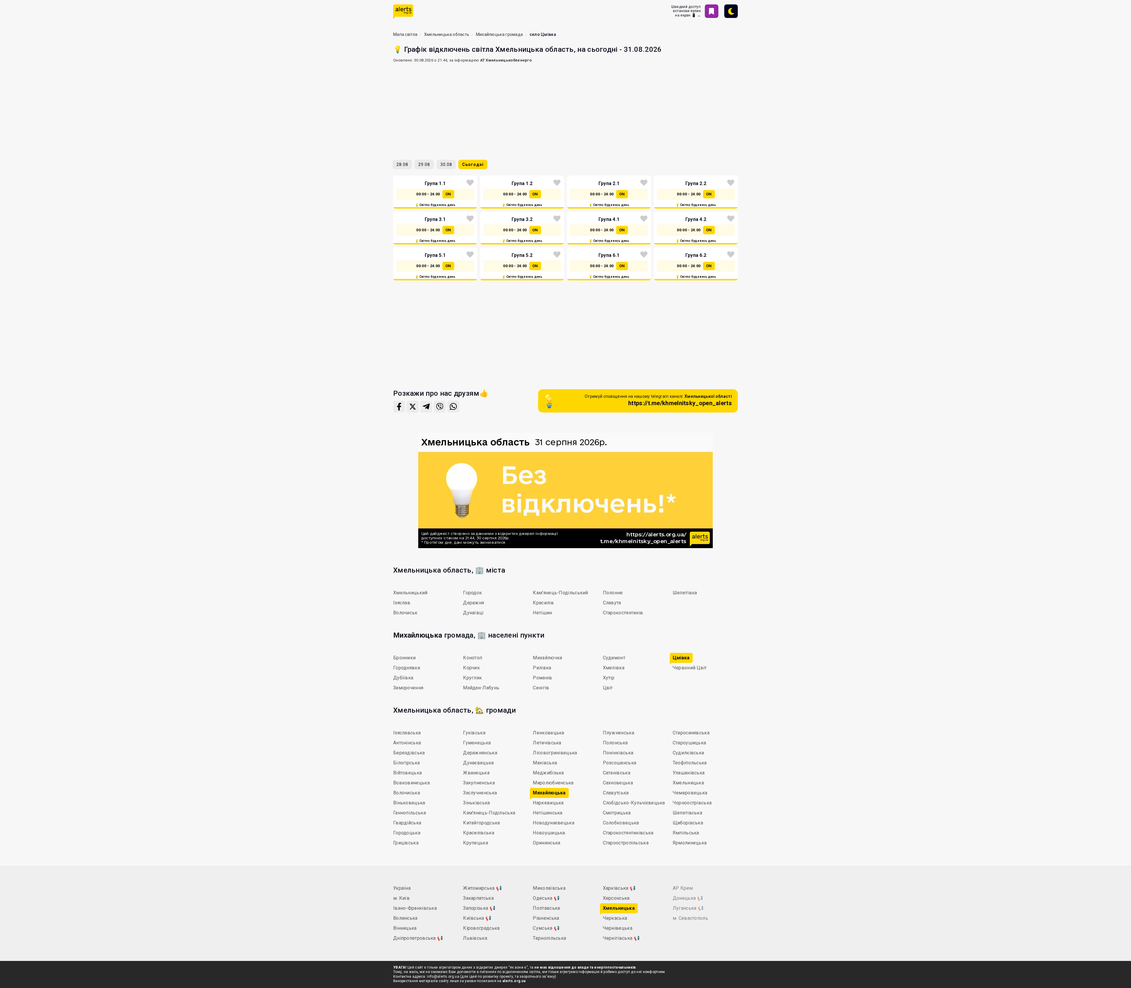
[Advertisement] (565, 109)
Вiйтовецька (407, 773)
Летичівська (547, 743)
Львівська (475, 938)
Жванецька (476, 773)
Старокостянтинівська (628, 833)
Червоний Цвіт (690, 668)
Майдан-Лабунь (481, 688)
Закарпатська (478, 898)
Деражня (473, 603)
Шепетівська (687, 813)
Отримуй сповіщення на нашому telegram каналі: (658, 400)
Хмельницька (688, 783)
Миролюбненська (553, 783)
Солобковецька (621, 823)
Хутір (609, 678)
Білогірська (406, 763)
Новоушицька (549, 833)
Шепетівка (685, 593)
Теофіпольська (690, 763)
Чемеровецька (690, 793)
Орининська (546, 843)
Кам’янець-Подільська (489, 813)
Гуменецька (477, 743)
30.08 (446, 164)
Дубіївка (403, 678)
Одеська (546, 898)
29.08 (424, 164)
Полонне (613, 593)
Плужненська (618, 733)
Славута (612, 603)
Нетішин (542, 613)
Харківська (619, 888)
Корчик (471, 668)
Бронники (404, 658)
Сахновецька (618, 783)
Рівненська (546, 918)
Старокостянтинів (623, 613)
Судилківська (688, 753)
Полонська (615, 743)
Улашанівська (689, 773)
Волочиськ (405, 613)
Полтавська (546, 908)
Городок (472, 593)
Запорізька (479, 908)
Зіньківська (476, 803)
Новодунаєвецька (553, 823)
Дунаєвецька (478, 763)
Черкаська (615, 918)
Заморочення (408, 688)
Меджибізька (548, 773)
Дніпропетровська (418, 938)
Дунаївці (473, 613)
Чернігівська (621, 938)
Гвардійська (407, 823)
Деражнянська (480, 753)
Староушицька (689, 743)
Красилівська (478, 833)
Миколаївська (549, 888)
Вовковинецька (411, 783)
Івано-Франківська (415, 908)
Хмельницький (410, 593)
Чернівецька (617, 928)
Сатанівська (616, 773)
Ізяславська (407, 733)
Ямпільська (686, 833)
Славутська (616, 793)
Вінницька (405, 928)
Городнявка (406, 668)
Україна (402, 888)
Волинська (405, 918)
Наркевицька (548, 803)
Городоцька (406, 833)
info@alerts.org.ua (443, 976)
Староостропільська (626, 843)
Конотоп (472, 658)
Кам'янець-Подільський (560, 593)
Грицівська (406, 843)
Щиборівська (688, 823)
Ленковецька (548, 733)
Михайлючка (547, 658)
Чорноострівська (692, 803)
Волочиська (406, 793)
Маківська (545, 763)
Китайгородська (481, 823)
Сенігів (541, 688)
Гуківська (474, 733)
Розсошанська (619, 763)
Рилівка (542, 668)
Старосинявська (691, 733)
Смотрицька (617, 813)
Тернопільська (549, 938)
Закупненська (479, 783)
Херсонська (616, 898)
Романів (542, 678)
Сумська (546, 928)
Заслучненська (480, 793)
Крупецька (475, 843)
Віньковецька (409, 803)
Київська (477, 918)
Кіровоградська (481, 928)
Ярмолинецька (690, 843)
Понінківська (618, 753)
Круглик (472, 678)
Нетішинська (547, 813)
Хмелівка (613, 668)
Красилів (543, 603)
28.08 (402, 164)
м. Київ (401, 898)
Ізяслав (401, 603)
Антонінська (407, 743)
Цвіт (608, 688)
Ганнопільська (409, 813)
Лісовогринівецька (555, 753)
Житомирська (482, 888)
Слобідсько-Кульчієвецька (634, 803)
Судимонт (614, 658)
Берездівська (409, 753)
